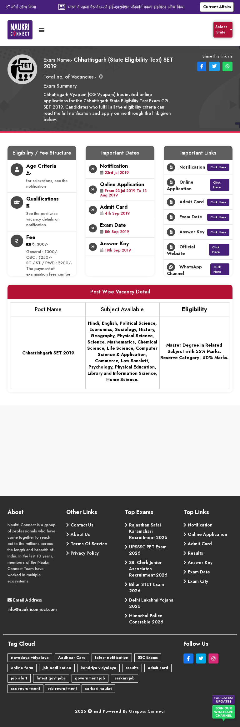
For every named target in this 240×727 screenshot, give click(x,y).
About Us (80, 534)
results (132, 668)
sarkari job (124, 678)
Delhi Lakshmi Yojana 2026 (151, 603)
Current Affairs (217, 7)
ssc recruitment (25, 688)
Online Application (207, 534)
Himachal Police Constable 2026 (146, 619)
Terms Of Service (89, 544)
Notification (200, 525)
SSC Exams (148, 657)
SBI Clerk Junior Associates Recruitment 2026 (148, 568)
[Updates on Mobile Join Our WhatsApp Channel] (224, 709)
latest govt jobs (51, 678)
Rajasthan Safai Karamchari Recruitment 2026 (148, 531)
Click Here (218, 167)
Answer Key (200, 562)
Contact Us (82, 525)
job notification (56, 668)
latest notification (111, 657)
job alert (19, 678)
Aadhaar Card (72, 657)
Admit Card (200, 544)
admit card (158, 668)
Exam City (198, 581)
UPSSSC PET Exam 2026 (148, 550)
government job (90, 678)
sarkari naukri (98, 688)
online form (22, 668)
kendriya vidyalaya (98, 668)
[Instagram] (214, 658)
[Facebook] (189, 658)
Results (195, 553)
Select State (221, 29)
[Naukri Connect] (23, 29)
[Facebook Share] (201, 66)
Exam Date (199, 572)
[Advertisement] (120, 452)
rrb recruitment (62, 688)
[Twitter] (202, 658)
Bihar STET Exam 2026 (146, 587)
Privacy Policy (85, 553)
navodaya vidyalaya (30, 657)
